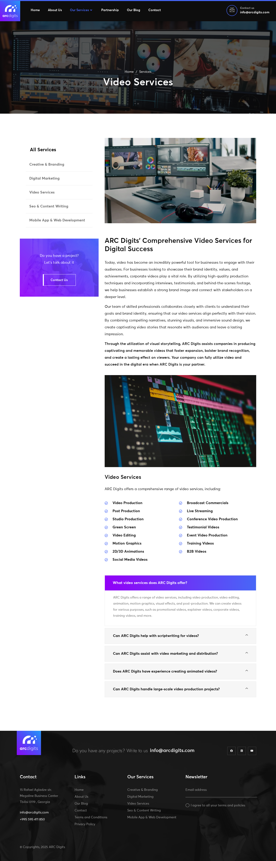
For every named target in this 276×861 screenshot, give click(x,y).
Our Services (79, 10)
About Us (55, 10)
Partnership (110, 10)
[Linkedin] (242, 751)
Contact (154, 10)
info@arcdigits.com (172, 750)
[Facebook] (231, 751)
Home (35, 10)
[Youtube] (252, 751)
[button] (180, 582)
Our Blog (133, 10)
